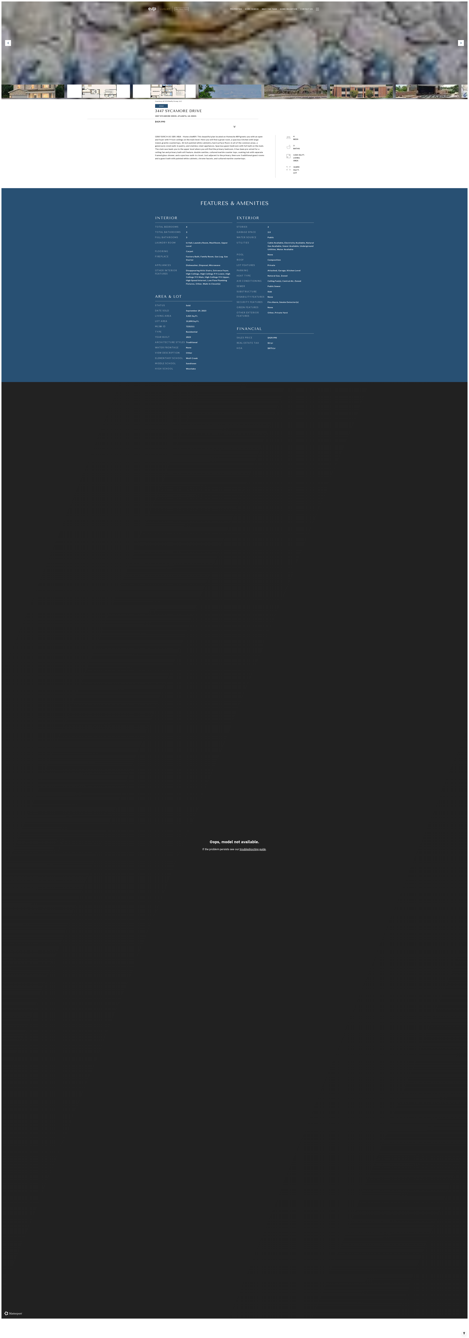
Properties (236, 9)
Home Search (252, 9)
